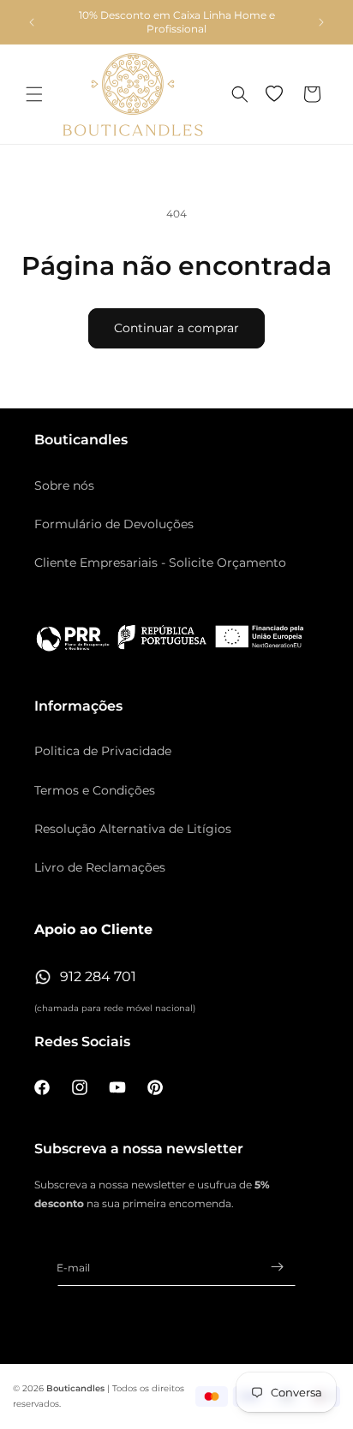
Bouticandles (75, 1388)
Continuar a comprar (176, 328)
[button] (34, 94)
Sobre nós (64, 485)
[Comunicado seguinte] (321, 22)
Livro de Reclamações (99, 867)
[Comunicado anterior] (32, 22)
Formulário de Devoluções (114, 524)
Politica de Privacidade (102, 751)
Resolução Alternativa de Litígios (132, 829)
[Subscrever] (277, 1267)
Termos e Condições (94, 790)
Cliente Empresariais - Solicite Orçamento (160, 562)
